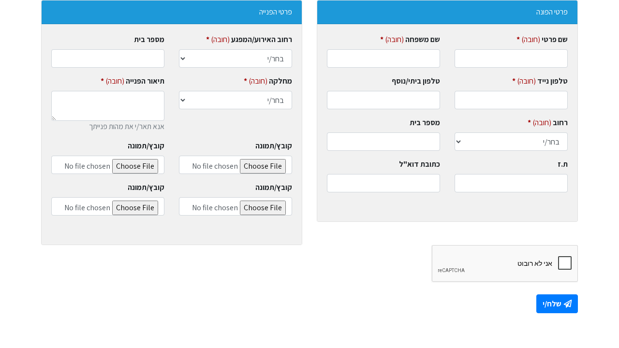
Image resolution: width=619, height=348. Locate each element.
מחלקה (268, 80)
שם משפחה (410, 39)
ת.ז (563, 164)
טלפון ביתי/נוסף (416, 81)
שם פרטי (542, 39)
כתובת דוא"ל (419, 164)
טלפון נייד (540, 80)
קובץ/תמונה (273, 146)
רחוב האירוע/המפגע (249, 39)
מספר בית (425, 122)
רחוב (548, 122)
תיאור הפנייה (132, 80)
